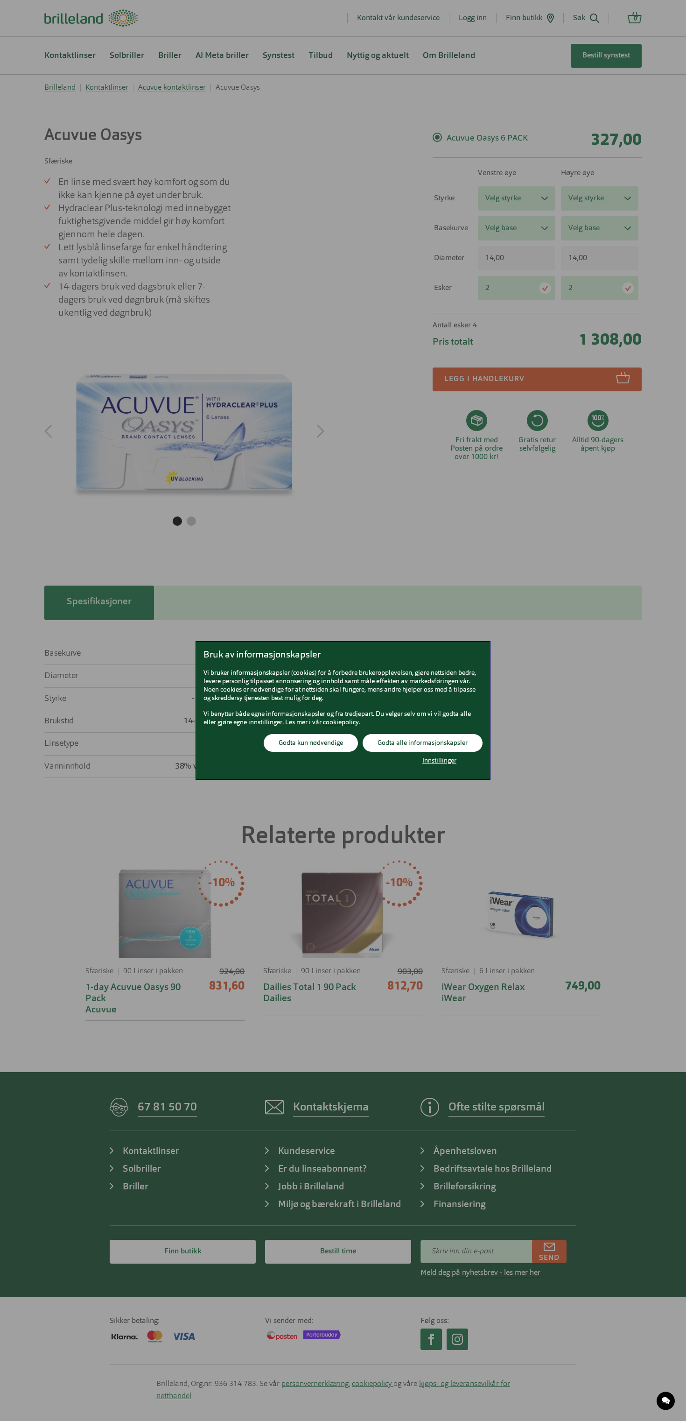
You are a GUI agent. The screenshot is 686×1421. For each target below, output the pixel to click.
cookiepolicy (341, 722)
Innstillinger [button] (439, 760)
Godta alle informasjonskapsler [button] (423, 743)
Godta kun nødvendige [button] (311, 743)
